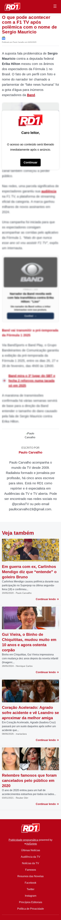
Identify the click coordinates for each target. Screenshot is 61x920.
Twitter (30, 889)
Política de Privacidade (30, 908)
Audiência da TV (30, 856)
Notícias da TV (30, 863)
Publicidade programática (23, 840)
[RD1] (12, 6)
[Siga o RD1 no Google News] (3, 38)
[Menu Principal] (55, 7)
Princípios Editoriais (30, 902)
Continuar (30, 162)
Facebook (30, 882)
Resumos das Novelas (30, 876)
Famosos (30, 869)
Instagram (30, 895)
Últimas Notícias (30, 850)
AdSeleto (31, 843)
